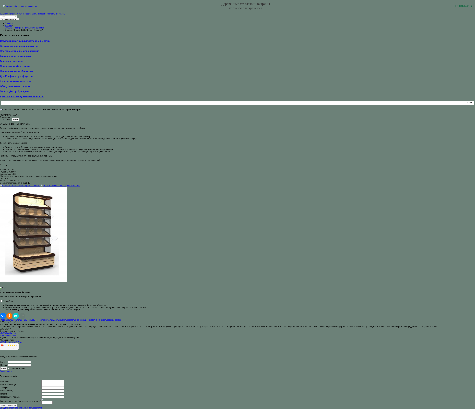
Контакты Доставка (56, 14)
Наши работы (31, 14)
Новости (42, 14)
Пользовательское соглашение (76, 320)
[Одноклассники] (9, 316)
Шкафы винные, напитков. (15, 81)
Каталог (12, 14)
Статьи (20, 14)
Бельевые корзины (11, 61)
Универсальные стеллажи (15, 56)
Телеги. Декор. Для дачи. (14, 91)
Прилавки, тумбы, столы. (15, 66)
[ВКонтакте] (3, 316)
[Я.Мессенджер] (16, 316)
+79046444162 (464, 6)
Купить (15, 119)
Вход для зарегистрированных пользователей (21, 408)
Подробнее (8, 301)
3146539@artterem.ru (9, 335)
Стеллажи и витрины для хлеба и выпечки (25, 41)
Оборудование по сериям (15, 86)
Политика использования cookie (106, 320)
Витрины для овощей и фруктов (19, 46)
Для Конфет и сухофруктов (16, 76)
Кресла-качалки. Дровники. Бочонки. (22, 96)
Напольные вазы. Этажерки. (16, 71)
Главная (4, 14)
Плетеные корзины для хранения (19, 51)
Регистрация (6, 371)
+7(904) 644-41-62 (8, 333)
